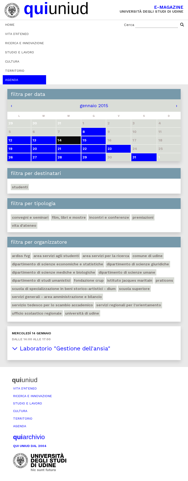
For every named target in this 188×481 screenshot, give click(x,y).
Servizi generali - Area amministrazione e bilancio (57, 297)
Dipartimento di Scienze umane (127, 272)
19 (10, 148)
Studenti (20, 187)
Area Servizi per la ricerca (106, 256)
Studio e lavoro (19, 52)
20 (35, 148)
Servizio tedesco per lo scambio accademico (52, 305)
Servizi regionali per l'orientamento (128, 305)
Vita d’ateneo (17, 34)
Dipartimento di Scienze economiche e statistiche (57, 264)
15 (84, 140)
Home (9, 24)
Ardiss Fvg (21, 256)
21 (59, 148)
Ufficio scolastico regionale (37, 313)
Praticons (164, 280)
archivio (29, 437)
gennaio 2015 (94, 105)
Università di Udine (82, 313)
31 (134, 157)
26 (10, 157)
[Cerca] (182, 25)
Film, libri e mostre (69, 217)
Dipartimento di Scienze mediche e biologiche (53, 272)
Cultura (12, 61)
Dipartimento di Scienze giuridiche (138, 264)
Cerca (129, 25)
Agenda (11, 80)
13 (34, 140)
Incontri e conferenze (109, 217)
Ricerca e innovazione (24, 43)
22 (85, 148)
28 (60, 157)
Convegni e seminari (30, 217)
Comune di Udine (148, 256)
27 (35, 157)
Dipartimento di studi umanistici (41, 280)
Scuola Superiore (134, 288)
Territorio (14, 70)
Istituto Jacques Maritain (129, 280)
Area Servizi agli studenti (56, 256)
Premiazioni (143, 217)
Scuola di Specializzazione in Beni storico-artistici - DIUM (64, 288)
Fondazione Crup (89, 280)
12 (10, 140)
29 (85, 157)
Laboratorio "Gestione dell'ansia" (64, 348)
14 (60, 140)
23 (110, 148)
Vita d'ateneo (24, 225)
